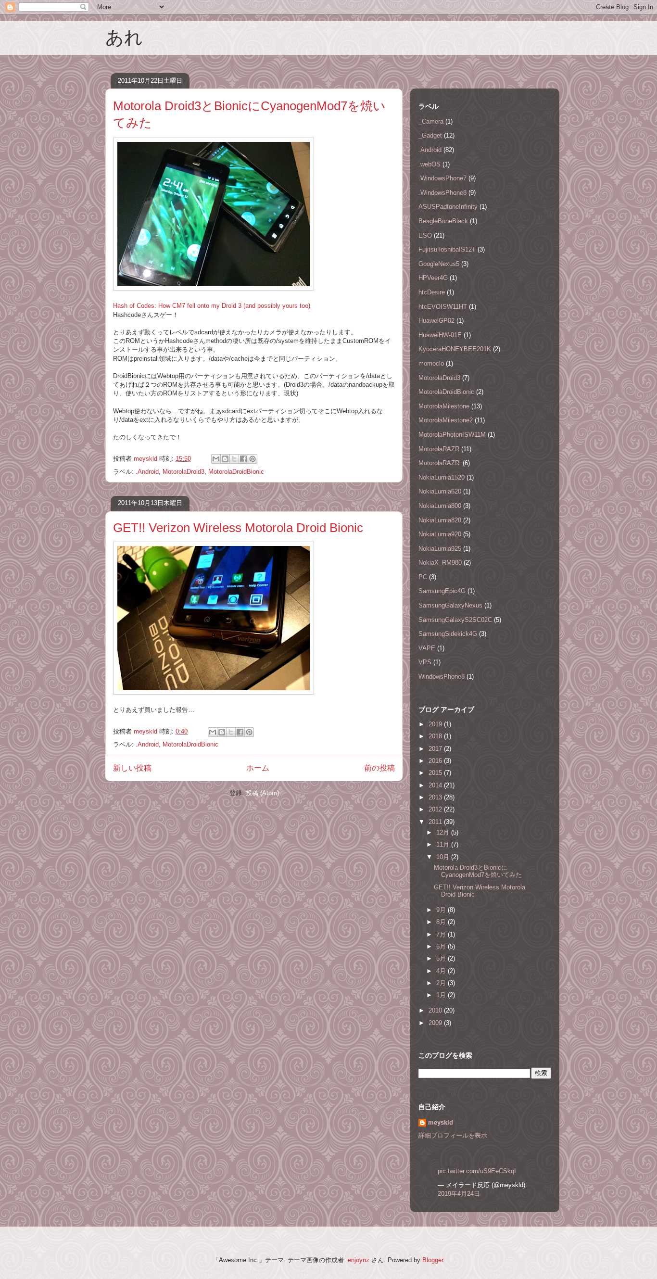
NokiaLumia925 (439, 548)
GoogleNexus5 (438, 263)
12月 (443, 832)
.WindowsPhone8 (442, 192)
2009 (436, 1022)
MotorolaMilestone (443, 406)
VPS (424, 662)
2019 (436, 724)
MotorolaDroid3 (183, 471)
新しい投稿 (132, 768)
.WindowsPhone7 (442, 178)
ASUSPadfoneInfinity (448, 206)
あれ (124, 37)
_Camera (430, 121)
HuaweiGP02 (436, 320)
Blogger (432, 1260)
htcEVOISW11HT (442, 306)
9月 (442, 909)
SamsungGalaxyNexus (450, 605)
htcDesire (431, 292)
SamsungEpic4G (442, 591)
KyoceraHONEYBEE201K (454, 349)
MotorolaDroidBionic (236, 471)
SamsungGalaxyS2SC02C (455, 619)
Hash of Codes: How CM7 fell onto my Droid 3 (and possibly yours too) (211, 305)
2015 (436, 772)
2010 (436, 1010)
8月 (442, 921)
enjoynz (358, 1260)
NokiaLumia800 (439, 505)
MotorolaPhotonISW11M (452, 434)
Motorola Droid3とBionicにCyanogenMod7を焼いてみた (478, 871)
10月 (443, 857)
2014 (436, 785)
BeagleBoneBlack (443, 221)
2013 (436, 797)
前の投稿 (379, 768)
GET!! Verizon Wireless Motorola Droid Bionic (238, 527)
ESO (425, 235)
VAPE (426, 648)
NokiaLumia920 (439, 534)
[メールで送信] (216, 459)
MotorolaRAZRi (439, 463)
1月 (442, 995)
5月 (442, 958)
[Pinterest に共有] (252, 459)
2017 (436, 748)
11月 (443, 844)
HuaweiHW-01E (440, 335)
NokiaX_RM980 (440, 562)
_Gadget (430, 135)
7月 (442, 934)
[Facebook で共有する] (243, 459)
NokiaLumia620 (439, 491)
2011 (436, 821)
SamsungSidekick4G (447, 633)
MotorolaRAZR (438, 449)
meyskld (440, 1122)
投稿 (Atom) (262, 793)
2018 (436, 736)
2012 (436, 809)
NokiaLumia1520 (441, 477)
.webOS (429, 164)
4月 (442, 971)
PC (422, 577)
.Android (147, 471)
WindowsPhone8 (441, 676)
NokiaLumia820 (439, 520)
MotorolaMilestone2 (445, 420)
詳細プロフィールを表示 (452, 1135)
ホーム (257, 768)
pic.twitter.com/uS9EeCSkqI (477, 1171)
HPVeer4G (433, 277)
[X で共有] (234, 459)
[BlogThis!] (225, 459)
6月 (442, 946)
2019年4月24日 (459, 1193)
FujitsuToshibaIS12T (447, 249)
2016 (436, 760)
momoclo (431, 363)
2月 (442, 983)
